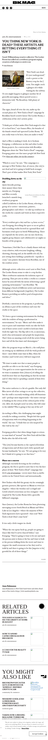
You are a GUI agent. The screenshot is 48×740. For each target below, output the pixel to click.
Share (43, 559)
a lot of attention (13, 473)
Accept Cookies (37, 734)
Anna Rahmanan (8, 65)
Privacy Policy (25, 728)
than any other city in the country (20, 157)
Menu (44, 8)
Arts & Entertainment (11, 37)
